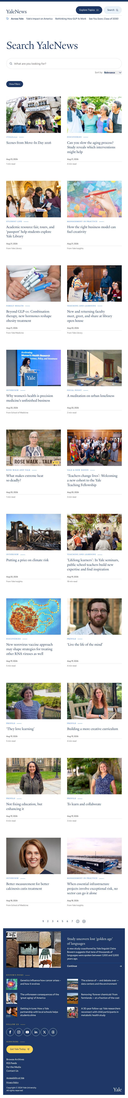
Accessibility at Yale (15, 1077)
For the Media (13, 1067)
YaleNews (16, 12)
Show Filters (14, 84)
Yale (117, 1090)
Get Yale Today (18, 1049)
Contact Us (12, 1070)
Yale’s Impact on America (39, 18)
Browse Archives (15, 1059)
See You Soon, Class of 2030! (103, 18)
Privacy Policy (12, 1082)
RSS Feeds (11, 1063)
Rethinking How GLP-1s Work (70, 18)
